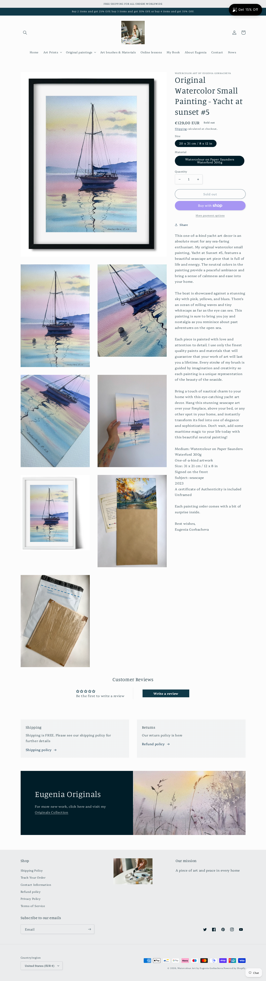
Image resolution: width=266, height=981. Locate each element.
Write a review (165, 693)
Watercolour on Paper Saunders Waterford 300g (209, 160)
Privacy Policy (31, 898)
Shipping (181, 128)
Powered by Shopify (234, 968)
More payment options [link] (210, 215)
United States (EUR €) (40, 965)
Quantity (181, 171)
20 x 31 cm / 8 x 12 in (195, 143)
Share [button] (184, 225)
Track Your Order (33, 877)
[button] (25, 32)
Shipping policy (38, 749)
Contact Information (36, 884)
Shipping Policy (32, 870)
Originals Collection (51, 812)
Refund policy (153, 743)
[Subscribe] (89, 929)
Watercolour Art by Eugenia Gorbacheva (200, 968)
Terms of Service (33, 906)
